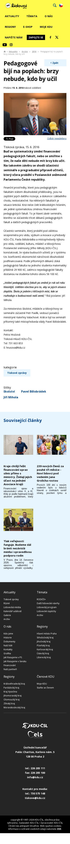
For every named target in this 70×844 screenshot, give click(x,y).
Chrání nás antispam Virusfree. (23, 825)
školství (9, 391)
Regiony (10, 26)
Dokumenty (9, 641)
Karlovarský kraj (45, 649)
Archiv (25, 51)
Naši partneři (10, 669)
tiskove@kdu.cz (35, 798)
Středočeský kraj (45, 637)
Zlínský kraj (9, 703)
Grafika (7, 653)
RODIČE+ (41, 599)
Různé (7, 603)
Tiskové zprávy (17, 373)
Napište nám (13, 37)
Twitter (57, 37)
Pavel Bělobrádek (33, 391)
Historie (8, 637)
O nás (49, 16)
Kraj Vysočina (10, 691)
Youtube (4, 44)
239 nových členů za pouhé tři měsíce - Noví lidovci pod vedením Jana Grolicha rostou (50, 473)
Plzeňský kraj (43, 645)
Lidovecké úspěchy (46, 611)
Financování (10, 665)
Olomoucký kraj (12, 699)
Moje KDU (46, 26)
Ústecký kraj (43, 653)
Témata (31, 16)
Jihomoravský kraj (13, 695)
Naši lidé (8, 645)
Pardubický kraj (11, 687)
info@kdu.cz (35, 777)
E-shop (27, 26)
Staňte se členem (45, 687)
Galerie (7, 615)
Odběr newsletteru (56, 138)
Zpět (55, 63)
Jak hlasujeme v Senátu (15, 661)
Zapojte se (36, 37)
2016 (34, 51)
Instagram (11, 44)
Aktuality (12, 16)
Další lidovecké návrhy (48, 603)
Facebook (50, 37)
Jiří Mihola (11, 397)
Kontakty (8, 649)
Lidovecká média (12, 607)
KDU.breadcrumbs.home (5, 51)
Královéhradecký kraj (14, 683)
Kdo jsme (8, 633)
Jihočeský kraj (43, 641)
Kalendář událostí (13, 611)
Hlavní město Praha (47, 633)
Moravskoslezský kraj (14, 707)
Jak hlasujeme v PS (13, 657)
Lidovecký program (47, 607)
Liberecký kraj (44, 657)
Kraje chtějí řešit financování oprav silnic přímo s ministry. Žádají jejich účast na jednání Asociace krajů (18, 475)
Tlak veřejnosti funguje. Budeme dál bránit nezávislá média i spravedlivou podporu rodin (18, 548)
